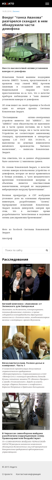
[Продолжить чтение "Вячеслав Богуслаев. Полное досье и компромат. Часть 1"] (26, 343)
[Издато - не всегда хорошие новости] (8, 3)
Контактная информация (28, 474)
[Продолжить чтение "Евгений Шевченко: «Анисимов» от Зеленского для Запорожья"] (26, 282)
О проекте (7, 474)
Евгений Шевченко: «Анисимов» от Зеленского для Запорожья (22, 305)
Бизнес (16, 11)
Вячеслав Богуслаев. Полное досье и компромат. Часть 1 (23, 364)
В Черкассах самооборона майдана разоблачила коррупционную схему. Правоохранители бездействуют (23, 436)
